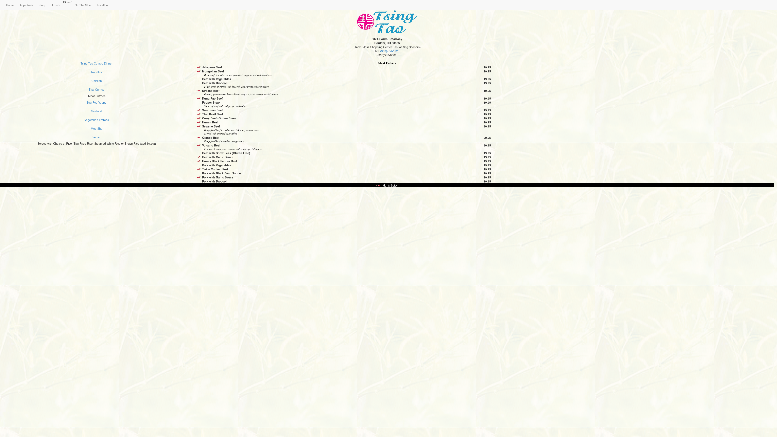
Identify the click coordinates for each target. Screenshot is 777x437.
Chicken (96, 81)
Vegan (96, 137)
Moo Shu (96, 128)
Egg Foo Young (96, 102)
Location (102, 5)
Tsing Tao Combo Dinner (97, 63)
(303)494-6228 (389, 51)
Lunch (56, 5)
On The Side (83, 5)
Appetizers (26, 5)
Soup (42, 5)
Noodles (96, 72)
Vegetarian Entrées (96, 120)
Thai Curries (96, 89)
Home (10, 5)
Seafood (96, 111)
